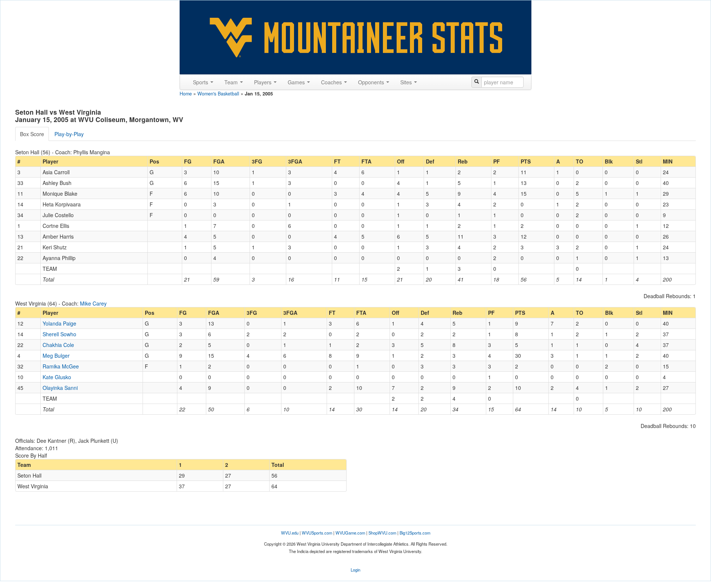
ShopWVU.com (382, 533)
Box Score (32, 134)
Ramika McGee (61, 366)
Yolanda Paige (59, 323)
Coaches (332, 82)
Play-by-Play (69, 134)
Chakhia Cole (58, 344)
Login (355, 570)
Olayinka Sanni (60, 387)
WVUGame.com (350, 533)
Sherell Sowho (59, 334)
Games (297, 82)
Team (231, 82)
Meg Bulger (56, 355)
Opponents (371, 82)
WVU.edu (289, 533)
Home (186, 93)
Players (263, 82)
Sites (406, 82)
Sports (201, 82)
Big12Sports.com (415, 533)
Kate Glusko (57, 377)
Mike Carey (93, 303)
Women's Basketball (218, 93)
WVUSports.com (317, 533)
